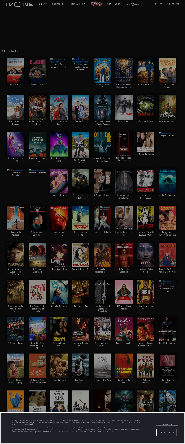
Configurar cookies (167, 425)
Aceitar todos (166, 432)
